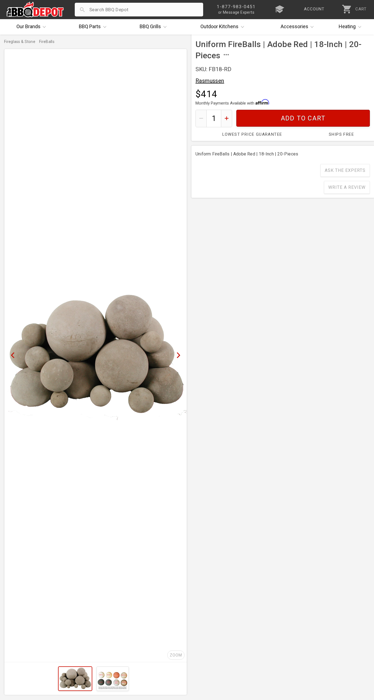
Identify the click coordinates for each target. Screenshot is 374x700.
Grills (150, 26)
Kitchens (219, 26)
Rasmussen (209, 80)
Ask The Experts (345, 170)
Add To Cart (303, 118)
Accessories (294, 26)
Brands (28, 26)
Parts (90, 26)
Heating (347, 26)
